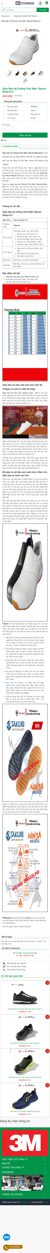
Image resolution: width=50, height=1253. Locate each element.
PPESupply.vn (25, 1202)
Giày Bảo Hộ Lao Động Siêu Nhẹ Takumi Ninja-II (25, 1009)
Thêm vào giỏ (25, 135)
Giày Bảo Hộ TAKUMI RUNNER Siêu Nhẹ (25, 1111)
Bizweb (45, 1202)
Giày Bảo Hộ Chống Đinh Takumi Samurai (25, 1043)
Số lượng (6, 124)
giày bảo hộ (39, 168)
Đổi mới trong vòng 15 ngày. (17, 966)
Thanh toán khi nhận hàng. (16, 969)
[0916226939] (6, 1247)
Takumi (33, 110)
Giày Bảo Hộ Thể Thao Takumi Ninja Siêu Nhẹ (25, 1077)
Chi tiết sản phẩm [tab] (10, 146)
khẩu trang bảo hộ (9, 806)
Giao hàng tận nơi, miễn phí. (17, 963)
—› (26, 16)
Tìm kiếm (42, 10)
